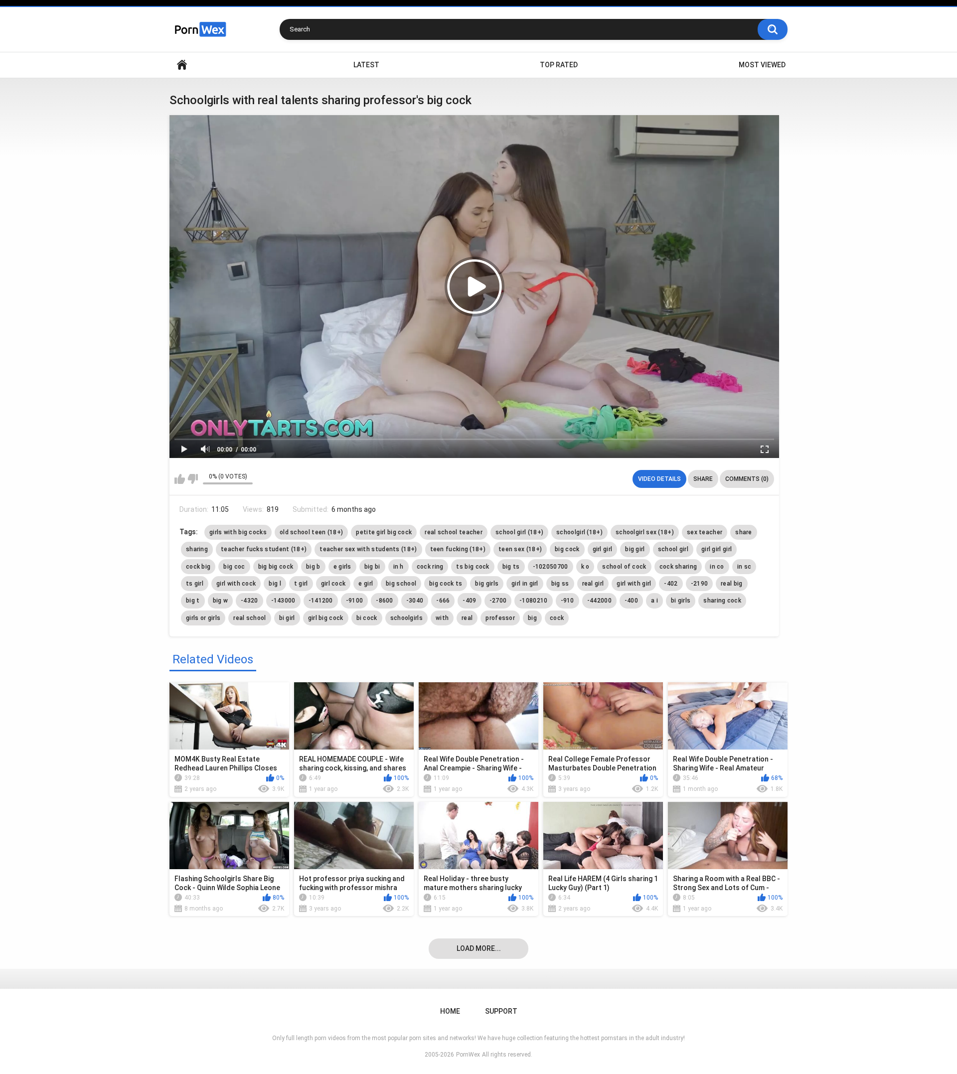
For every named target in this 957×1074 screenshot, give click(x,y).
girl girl (603, 549)
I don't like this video (192, 479)
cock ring (430, 566)
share (743, 532)
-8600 (384, 600)
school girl (673, 549)
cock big (198, 566)
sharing (197, 549)
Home (181, 65)
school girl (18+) (519, 532)
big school (401, 583)
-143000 (283, 600)
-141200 (321, 600)
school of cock (624, 566)
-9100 (354, 600)
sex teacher (704, 532)
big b (313, 566)
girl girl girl (716, 549)
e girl (365, 583)
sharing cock (722, 600)
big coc (234, 566)
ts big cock (472, 566)
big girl (634, 549)
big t (193, 600)
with (442, 617)
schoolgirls (406, 617)
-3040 (415, 600)
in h (398, 566)
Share (703, 478)
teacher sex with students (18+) (368, 549)
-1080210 (533, 600)
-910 (567, 600)
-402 (670, 583)
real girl (593, 583)
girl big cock (325, 617)
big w (220, 600)
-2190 (699, 583)
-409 (469, 600)
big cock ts (445, 583)
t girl (301, 583)
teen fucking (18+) (457, 549)
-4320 (249, 600)
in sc (744, 566)
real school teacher (453, 532)
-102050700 (550, 566)
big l (275, 583)
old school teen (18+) (311, 532)
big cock (567, 549)
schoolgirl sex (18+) (645, 532)
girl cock (333, 583)
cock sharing (678, 566)
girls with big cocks (238, 532)
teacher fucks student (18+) (264, 549)
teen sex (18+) (520, 549)
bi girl (287, 617)
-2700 (498, 600)
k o (585, 566)
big (532, 617)
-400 (631, 600)
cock (557, 617)
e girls (342, 566)
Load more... (479, 948)
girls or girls (203, 617)
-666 (443, 600)
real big (731, 583)
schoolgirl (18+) (579, 532)
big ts (511, 566)
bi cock (366, 617)
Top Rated (559, 65)
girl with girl (634, 583)
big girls (486, 583)
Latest (366, 65)
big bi (372, 566)
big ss (560, 583)
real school (249, 617)
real (467, 617)
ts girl (194, 583)
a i (654, 600)
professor (500, 617)
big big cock (276, 566)
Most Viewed (762, 65)
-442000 (599, 600)
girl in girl (524, 583)
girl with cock (236, 583)
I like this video (179, 479)
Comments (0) (747, 478)
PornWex (468, 1054)
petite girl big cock (384, 532)
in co (717, 566)
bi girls (680, 600)
